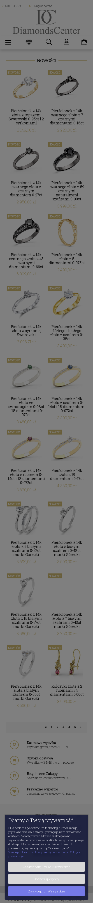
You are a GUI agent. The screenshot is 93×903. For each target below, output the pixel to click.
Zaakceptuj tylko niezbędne (46, 867)
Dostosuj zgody (46, 879)
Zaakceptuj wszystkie (46, 891)
